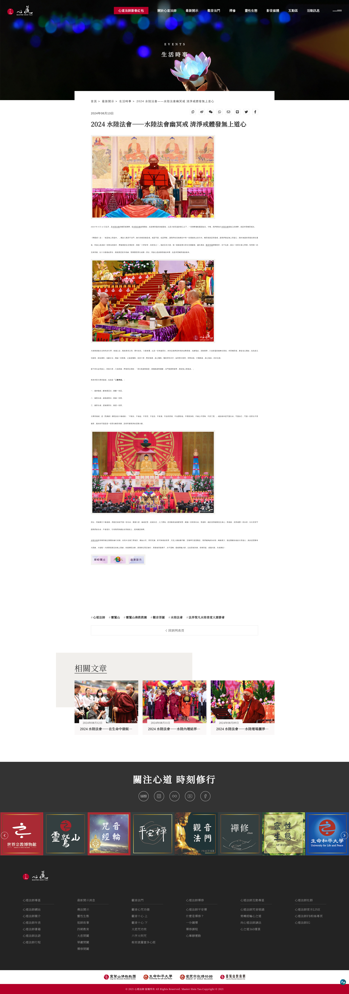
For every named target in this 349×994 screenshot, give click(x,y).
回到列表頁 (175, 630)
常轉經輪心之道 (250, 916)
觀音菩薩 (209, 245)
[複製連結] (193, 112)
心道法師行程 (32, 942)
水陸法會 (116, 227)
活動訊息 (313, 10)
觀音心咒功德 (141, 909)
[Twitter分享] (246, 112)
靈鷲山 (115, 617)
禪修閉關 (83, 949)
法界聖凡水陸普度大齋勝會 (206, 617)
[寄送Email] (228, 112)
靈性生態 (83, 916)
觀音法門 (138, 900)
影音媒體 (273, 10)
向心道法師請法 (250, 922)
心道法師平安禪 (196, 909)
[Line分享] (237, 112)
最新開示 (108, 101)
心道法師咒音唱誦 (252, 909)
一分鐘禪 (192, 922)
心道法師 (98, 617)
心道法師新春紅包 (131, 10)
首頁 (94, 101)
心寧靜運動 (193, 935)
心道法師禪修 (195, 900)
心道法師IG (302, 922)
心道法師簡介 (32, 916)
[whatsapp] (219, 112)
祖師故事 (83, 922)
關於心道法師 (167, 10)
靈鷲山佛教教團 (136, 617)
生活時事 (126, 101)
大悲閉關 (83, 935)
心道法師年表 (32, 922)
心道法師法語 (32, 935)
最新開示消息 (86, 900)
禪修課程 (192, 929)
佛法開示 (83, 909)
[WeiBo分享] (201, 112)
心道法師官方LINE (307, 909)
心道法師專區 (32, 900)
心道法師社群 (304, 900)
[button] (4, 835)
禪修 (232, 10)
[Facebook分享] (255, 112)
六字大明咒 (139, 935)
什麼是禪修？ (195, 916)
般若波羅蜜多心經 (144, 942)
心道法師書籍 (32, 929)
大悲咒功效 (139, 929)
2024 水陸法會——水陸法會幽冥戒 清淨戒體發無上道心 (175, 101)
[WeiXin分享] (210, 112)
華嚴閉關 (83, 942)
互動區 (293, 10)
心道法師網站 (32, 909)
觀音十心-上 (140, 916)
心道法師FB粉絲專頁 (309, 916)
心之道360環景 (250, 929)
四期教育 (83, 929)
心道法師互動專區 (252, 900)
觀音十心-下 (140, 922)
